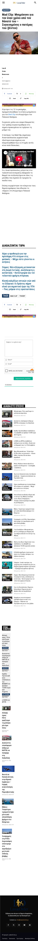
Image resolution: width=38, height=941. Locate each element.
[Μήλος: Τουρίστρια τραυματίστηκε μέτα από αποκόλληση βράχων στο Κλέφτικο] (7, 511)
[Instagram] (19, 925)
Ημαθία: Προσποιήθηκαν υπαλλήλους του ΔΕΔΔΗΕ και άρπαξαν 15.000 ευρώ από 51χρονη (25, 433)
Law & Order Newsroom (5, 71)
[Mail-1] (30, 925)
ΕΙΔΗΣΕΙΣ (6, 10)
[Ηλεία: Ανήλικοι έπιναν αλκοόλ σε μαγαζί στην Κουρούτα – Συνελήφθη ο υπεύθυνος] (7, 466)
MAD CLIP (13, 296)
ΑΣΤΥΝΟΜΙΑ (6, 436)
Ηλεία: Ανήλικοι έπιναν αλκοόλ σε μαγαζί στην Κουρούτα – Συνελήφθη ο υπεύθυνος (24, 465)
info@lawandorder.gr (22, 920)
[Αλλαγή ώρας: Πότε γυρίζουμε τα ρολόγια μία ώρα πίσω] (7, 413)
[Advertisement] (19, 219)
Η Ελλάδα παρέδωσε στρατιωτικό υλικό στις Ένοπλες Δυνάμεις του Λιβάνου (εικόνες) (24, 554)
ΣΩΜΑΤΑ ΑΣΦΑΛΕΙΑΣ (6, 488)
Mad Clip (11, 114)
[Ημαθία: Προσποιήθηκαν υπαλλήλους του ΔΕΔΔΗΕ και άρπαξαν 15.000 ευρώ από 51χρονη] (7, 433)
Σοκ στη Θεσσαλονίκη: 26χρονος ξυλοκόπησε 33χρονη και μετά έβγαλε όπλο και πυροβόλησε (23, 589)
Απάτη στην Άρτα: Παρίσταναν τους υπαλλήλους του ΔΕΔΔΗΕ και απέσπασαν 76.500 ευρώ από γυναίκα (24, 544)
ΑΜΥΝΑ (5, 557)
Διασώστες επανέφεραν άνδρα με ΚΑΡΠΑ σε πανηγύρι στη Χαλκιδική (6, 659)
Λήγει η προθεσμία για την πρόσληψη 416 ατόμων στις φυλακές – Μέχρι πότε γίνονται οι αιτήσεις (18, 257)
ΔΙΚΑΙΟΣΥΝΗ (6, 456)
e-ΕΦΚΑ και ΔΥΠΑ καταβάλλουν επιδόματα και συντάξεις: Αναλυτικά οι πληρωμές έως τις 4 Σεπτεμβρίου (24, 443)
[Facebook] (8, 925)
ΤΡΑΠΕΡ (22, 296)
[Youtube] (24, 925)
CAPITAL (5, 446)
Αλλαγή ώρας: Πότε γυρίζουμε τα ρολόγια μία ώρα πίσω (6, 720)
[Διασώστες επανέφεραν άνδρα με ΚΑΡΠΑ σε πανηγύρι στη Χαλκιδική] (7, 423)
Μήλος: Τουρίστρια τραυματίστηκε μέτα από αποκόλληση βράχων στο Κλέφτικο (24, 511)
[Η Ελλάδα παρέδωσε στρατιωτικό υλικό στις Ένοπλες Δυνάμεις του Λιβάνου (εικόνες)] (7, 554)
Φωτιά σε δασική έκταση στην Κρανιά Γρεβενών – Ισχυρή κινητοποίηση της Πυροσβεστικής (25, 476)
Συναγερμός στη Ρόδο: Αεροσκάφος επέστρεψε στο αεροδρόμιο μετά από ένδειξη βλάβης (24, 521)
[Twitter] (14, 925)
